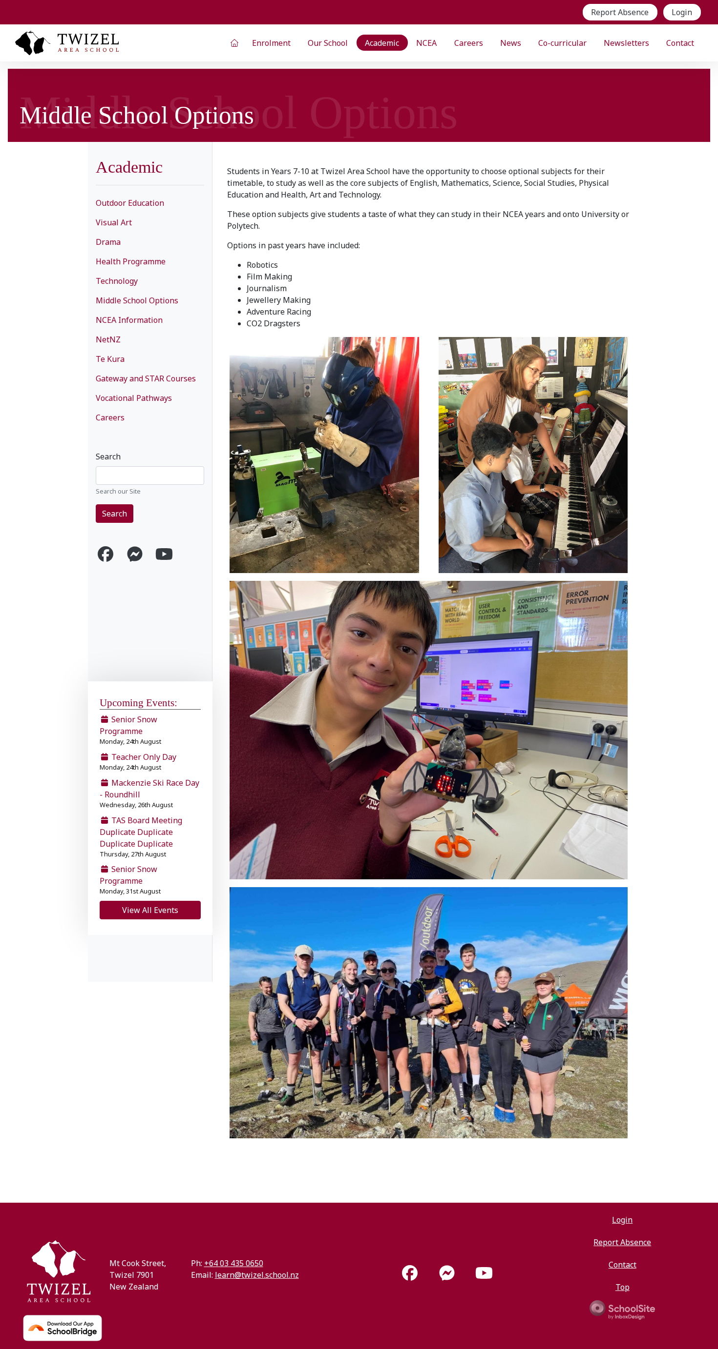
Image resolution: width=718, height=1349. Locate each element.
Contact (680, 43)
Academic (382, 43)
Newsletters (626, 43)
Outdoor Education (130, 203)
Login (682, 12)
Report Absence (620, 12)
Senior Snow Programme (130, 730)
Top (622, 1287)
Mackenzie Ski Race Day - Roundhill (149, 793)
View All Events (150, 910)
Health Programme (131, 261)
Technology (117, 281)
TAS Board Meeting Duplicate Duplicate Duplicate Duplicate (141, 836)
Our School (328, 43)
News (510, 43)
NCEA (426, 43)
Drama (108, 242)
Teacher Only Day (138, 762)
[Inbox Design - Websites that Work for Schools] (622, 1309)
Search (108, 456)
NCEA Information (129, 320)
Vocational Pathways (134, 398)
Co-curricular (562, 43)
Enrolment (271, 43)
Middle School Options (137, 300)
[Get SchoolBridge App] (62, 1328)
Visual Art (114, 222)
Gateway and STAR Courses (146, 378)
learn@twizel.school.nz (257, 1275)
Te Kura (110, 359)
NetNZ (108, 339)
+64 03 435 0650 (233, 1263)
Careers (468, 43)
